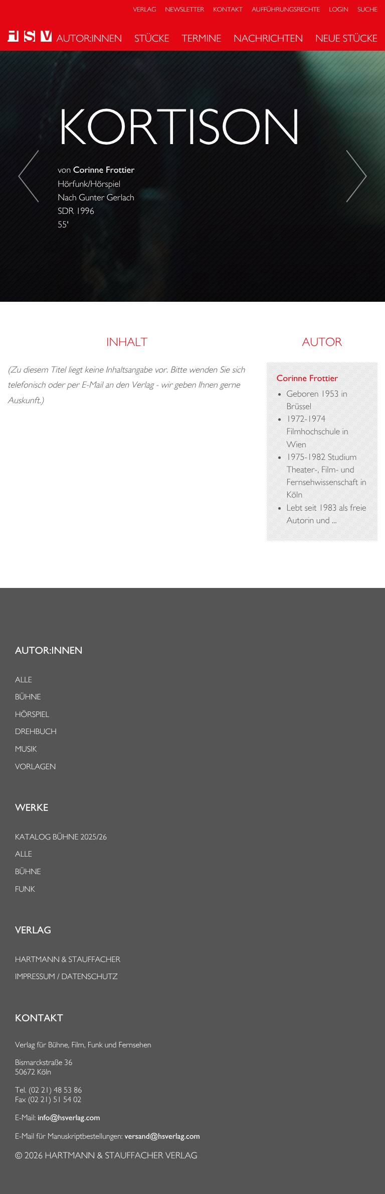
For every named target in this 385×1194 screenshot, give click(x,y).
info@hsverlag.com (69, 1118)
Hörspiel (32, 714)
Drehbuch (36, 731)
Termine (202, 38)
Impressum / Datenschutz (66, 976)
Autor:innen (89, 38)
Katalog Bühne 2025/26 (61, 837)
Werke (31, 808)
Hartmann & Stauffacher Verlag (121, 1155)
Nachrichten (268, 38)
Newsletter (185, 10)
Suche (367, 10)
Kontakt (227, 10)
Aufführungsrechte (286, 10)
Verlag (144, 10)
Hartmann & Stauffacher (67, 959)
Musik (26, 749)
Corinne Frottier (104, 170)
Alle (23, 679)
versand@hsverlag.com (162, 1136)
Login (338, 10)
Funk (25, 889)
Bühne (28, 696)
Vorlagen (35, 766)
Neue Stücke (346, 38)
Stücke (151, 38)
